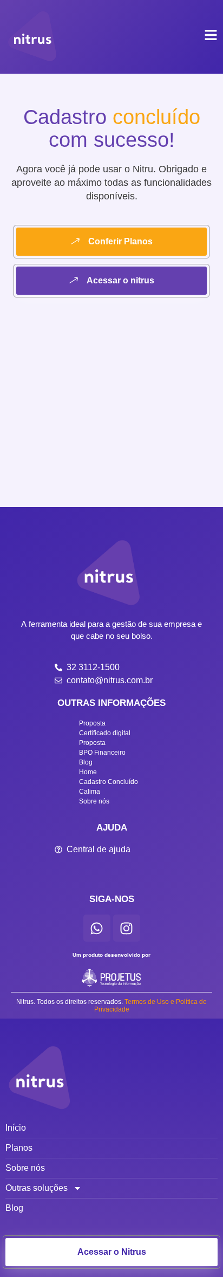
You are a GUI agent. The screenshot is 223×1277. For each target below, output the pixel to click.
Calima (89, 791)
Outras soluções (36, 1187)
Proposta (92, 723)
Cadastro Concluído (108, 782)
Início (15, 1127)
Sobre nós (94, 801)
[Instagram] (126, 928)
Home (88, 772)
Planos (18, 1147)
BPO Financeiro (102, 752)
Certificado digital (104, 733)
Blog (86, 762)
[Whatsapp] (96, 928)
